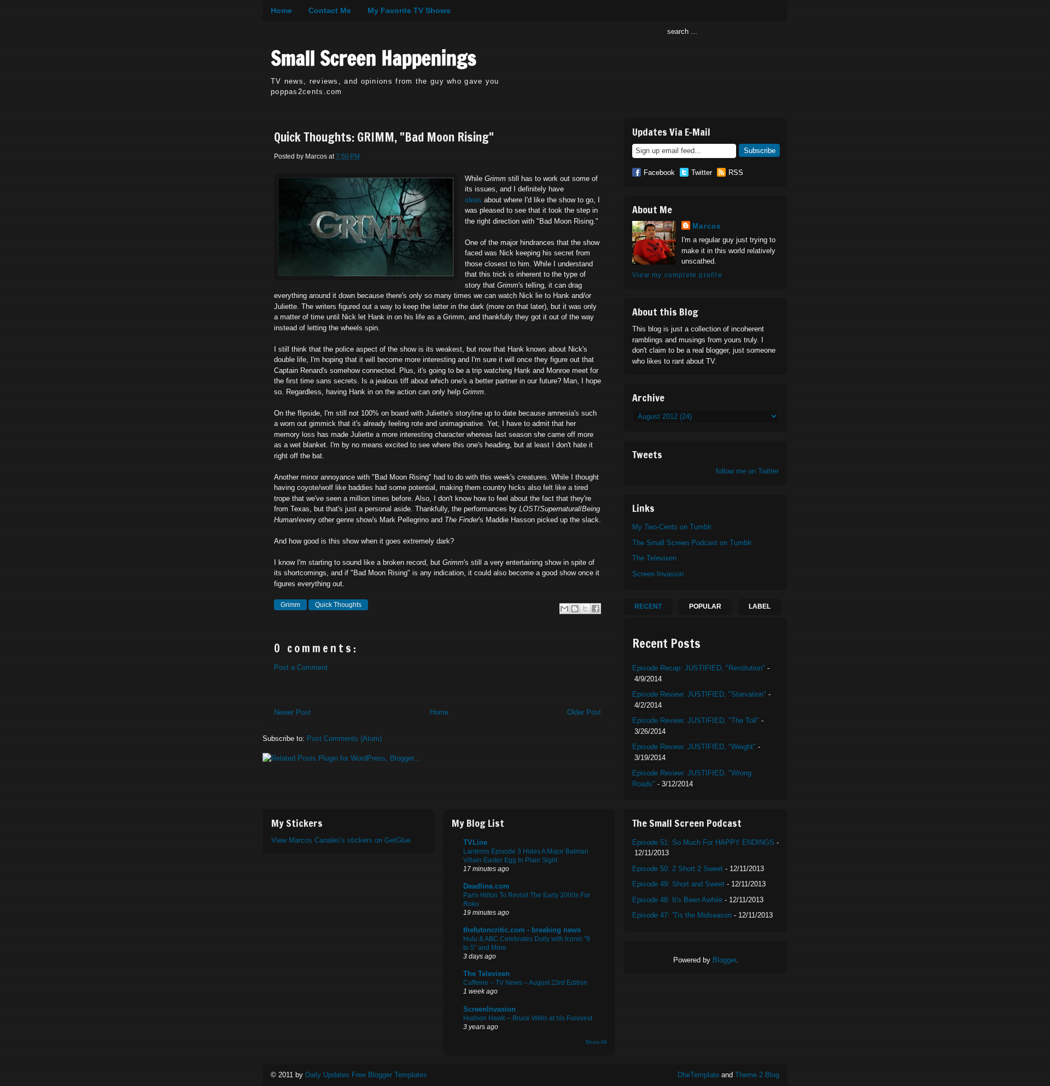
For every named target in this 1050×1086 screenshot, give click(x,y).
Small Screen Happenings (373, 58)
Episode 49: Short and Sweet (678, 884)
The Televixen (654, 558)
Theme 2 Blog (757, 1075)
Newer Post (292, 712)
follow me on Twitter (747, 471)
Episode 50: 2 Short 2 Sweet (677, 869)
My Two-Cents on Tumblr (671, 527)
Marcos (706, 226)
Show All (595, 1042)
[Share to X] (585, 608)
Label (760, 606)
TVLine (475, 842)
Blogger (724, 960)
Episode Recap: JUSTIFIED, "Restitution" (698, 668)
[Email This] (564, 608)
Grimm (290, 605)
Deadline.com (486, 886)
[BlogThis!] (574, 608)
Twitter (701, 172)
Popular (705, 606)
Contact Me (329, 10)
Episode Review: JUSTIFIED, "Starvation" (699, 694)
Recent (648, 606)
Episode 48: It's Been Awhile (677, 900)
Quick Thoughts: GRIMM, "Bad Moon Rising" (384, 137)
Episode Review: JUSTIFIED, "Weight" (694, 747)
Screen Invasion (658, 574)
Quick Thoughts (338, 605)
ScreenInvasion (489, 1009)
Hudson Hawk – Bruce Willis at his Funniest (527, 1018)
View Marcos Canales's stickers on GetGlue (341, 840)
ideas (473, 200)
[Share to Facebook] (595, 608)
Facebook (659, 172)
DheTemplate (698, 1075)
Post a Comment (301, 667)
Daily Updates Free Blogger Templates (366, 1075)
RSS (735, 172)
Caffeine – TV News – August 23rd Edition (525, 982)
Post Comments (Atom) (344, 738)
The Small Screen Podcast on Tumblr (691, 543)
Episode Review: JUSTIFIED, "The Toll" (695, 720)
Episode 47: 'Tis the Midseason (682, 915)
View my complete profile (677, 275)
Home (281, 10)
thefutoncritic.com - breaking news (522, 930)
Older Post (584, 712)
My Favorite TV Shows (409, 10)
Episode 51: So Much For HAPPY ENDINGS (703, 842)
